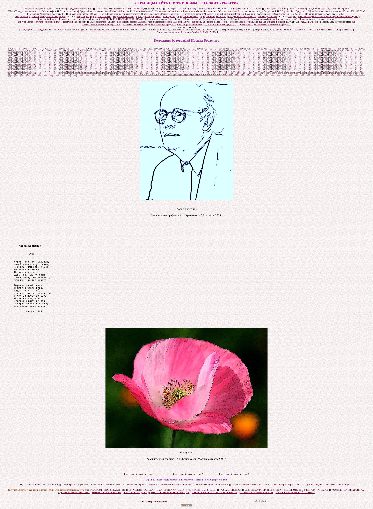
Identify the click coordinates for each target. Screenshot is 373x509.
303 (86, 55)
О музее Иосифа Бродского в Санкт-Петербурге (119, 8)
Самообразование (143, 11)
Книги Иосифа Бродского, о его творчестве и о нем (176, 24)
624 (295, 62)
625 (300, 62)
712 (35, 66)
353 (340, 55)
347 (310, 55)
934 (96, 71)
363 (35, 57)
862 (86, 69)
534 (193, 61)
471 (228, 59)
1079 (189, 75)
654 (91, 64)
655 (96, 64)
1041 (321, 73)
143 (342, 50)
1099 (308, 75)
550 (274, 61)
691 (284, 64)
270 (274, 54)
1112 (27, 76)
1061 (81, 75)
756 (259, 66)
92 (89, 50)
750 (228, 66)
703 (346, 64)
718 (65, 66)
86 (64, 50)
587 (106, 62)
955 (203, 71)
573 (35, 62)
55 (292, 48)
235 (96, 54)
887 (213, 69)
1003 (94, 73)
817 (213, 68)
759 (274, 66)
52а (268, 14)
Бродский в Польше (188, 16)
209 (320, 52)
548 (264, 61)
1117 (57, 76)
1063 (93, 75)
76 (21, 50)
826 (259, 68)
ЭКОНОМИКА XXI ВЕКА (170, 490)
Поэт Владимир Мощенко (310, 484)
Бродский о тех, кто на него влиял (317, 19)
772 (340, 66)
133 (291, 50)
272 (284, 54)
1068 (123, 75)
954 (198, 71)
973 (295, 71)
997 (60, 73)
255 (198, 54)
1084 (219, 75)
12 (56, 48)
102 (348, 11)
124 (245, 50)
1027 (237, 73)
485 (300, 59)
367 (55, 57)
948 (167, 71)
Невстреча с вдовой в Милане (197, 14)
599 (167, 62)
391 (177, 57)
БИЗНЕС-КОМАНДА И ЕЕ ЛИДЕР (263, 490)
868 (116, 69)
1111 (21, 76)
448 (111, 59)
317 (157, 55)
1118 (63, 76)
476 (254, 59)
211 (330, 52)
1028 (243, 73)
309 (116, 55)
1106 (350, 75)
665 (147, 64)
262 (233, 54)
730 (126, 66)
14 (64, 48)
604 (193, 62)
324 (193, 55)
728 (116, 66)
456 (152, 59)
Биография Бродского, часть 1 (139, 474)
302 (80, 55)
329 (218, 55)
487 (310, 59)
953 (193, 71)
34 (194, 48)
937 (111, 71)
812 (187, 68)
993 (40, 73)
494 (346, 59)
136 (307, 50)
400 (223, 57)
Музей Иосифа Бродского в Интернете (39, 484)
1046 (351, 73)
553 (289, 61)
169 (116, 52)
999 (70, 73)
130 (276, 50)
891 (233, 69)
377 (106, 57)
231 (75, 54)
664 (142, 64)
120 (225, 50)
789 (70, 68)
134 (296, 50)
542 (233, 61)
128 (266, 50)
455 (147, 59)
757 (264, 66)
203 (289, 52)
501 (24, 61)
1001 (82, 73)
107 (159, 50)
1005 (106, 73)
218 (9, 54)
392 (182, 57)
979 (325, 71)
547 (259, 61)
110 (174, 50)
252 (182, 54)
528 (162, 61)
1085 (225, 75)
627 (310, 62)
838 (320, 68)
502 (29, 61)
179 (167, 52)
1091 (260, 75)
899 (274, 69)
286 (356, 54)
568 (9, 62)
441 (75, 59)
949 (172, 71)
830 (279, 68)
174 (142, 52)
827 (264, 68)
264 (244, 54)
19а (100, 48)
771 (335, 66)
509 (65, 61)
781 (29, 68)
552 (284, 61)
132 (286, 50)
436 (50, 59)
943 (142, 71)
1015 (165, 73)
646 (50, 64)
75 (17, 50)
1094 (278, 75)
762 (289, 66)
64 (330, 48)
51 (270, 48)
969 (274, 71)
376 (101, 57)
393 (187, 57)
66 (339, 48)
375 (96, 57)
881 (182, 69)
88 (72, 50)
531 (177, 61)
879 (172, 69)
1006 (112, 73)
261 (228, 54)
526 (152, 61)
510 (70, 61)
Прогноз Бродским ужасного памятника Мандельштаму (118, 29)
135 (302, 50)
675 (198, 64)
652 (80, 64)
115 (200, 50)
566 (356, 61)
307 (106, 55)
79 (34, 50)
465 (198, 59)
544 (244, 61)
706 (361, 64)
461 (177, 59)
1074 (159, 75)
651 (75, 64)
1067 (117, 75)
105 (149, 50)
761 (284, 66)
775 (356, 66)
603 (187, 62)
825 (254, 68)
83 (51, 50)
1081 (201, 75)
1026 (231, 73)
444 (91, 59)
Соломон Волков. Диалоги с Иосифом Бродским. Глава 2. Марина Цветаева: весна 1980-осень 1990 (139, 22)
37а (211, 48)
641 (24, 64)
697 (315, 64)
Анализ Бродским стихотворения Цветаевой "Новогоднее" (328, 16)
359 (14, 57)
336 (254, 55)
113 (189, 50)
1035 (285, 73)
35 (198, 48)
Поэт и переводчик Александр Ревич (250, 484)
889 (223, 69)
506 (50, 61)
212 (335, 52)
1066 (111, 75)
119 (220, 50)
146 (358, 50)
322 (307, 22)
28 (168, 48)
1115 (45, 76)
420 (325, 57)
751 (233, 66)
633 (340, 62)
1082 (207, 75)
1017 (177, 73)
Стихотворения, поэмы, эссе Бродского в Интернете (323, 8)
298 (60, 55)
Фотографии (49, 11)
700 (330, 64)
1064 (99, 75)
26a (159, 48)
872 (137, 69)
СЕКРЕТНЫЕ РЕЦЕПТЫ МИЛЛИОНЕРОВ (214, 492)
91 (85, 50)
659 (116, 64)
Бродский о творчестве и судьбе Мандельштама (253, 16)
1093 (272, 75)
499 (14, 61)
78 (30, 50)
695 (305, 64)
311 (126, 55)
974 (300, 71)
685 (249, 64)
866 (106, 69)
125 (251, 50)
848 (14, 69)
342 (284, 55)
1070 (135, 75)
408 (264, 57)
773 (346, 66)
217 (361, 52)
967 (264, 71)
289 (14, 55)
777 (9, 68)
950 (177, 71)
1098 (302, 75)
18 (91, 48)
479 (269, 59)
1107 (356, 75)
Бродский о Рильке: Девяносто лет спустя (59, 19)
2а (19, 48)
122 (235, 50)
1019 (189, 73)
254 (193, 54)
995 (50, 73)
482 (284, 59)
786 (55, 68)
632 (335, 62)
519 (116, 61)
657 (106, 64)
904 (300, 69)
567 (361, 61)
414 (295, 57)
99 (119, 50)
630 (325, 62)
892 (238, 69)
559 (320, 61)
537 (208, 61)
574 (40, 62)
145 (353, 50)
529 (290, 16)
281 (330, 54)
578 (60, 62)
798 (116, 68)
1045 (345, 73)
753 (244, 66)
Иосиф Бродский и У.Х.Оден (287, 14)
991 (29, 73)
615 (249, 62)
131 (281, 50)
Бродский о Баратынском (213, 16)
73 (9, 50)
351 (87, 16)
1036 (291, 73)
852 (35, 69)
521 (126, 61)
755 (254, 66)
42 (232, 48)
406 (254, 57)
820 (228, 68)
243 (137, 54)
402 (233, 57)
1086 (231, 75)
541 (228, 61)
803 (142, 68)
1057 (57, 75)
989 (19, 73)
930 (75, 71)
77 (26, 50)
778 (14, 68)
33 (189, 48)
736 (157, 66)
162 (80, 52)
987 (9, 73)
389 (167, 57)
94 (97, 50)
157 (55, 52)
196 (254, 52)
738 (167, 66)
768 (320, 66)
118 (215, 50)
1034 (279, 73)
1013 (153, 73)
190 (223, 52)
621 (279, 62)
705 (356, 64)
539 (362, 11)
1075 (165, 75)
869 (121, 69)
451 (353, 22)
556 (305, 61)
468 (213, 59)
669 (167, 64)
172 (131, 52)
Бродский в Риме (101, 16)
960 (228, 71)
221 (24, 54)
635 (351, 62)
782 (35, 68)
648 (60, 64)
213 (340, 52)
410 (274, 57)
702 (340, 64)
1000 (76, 73)
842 (340, 68)
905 (305, 69)
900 (279, 69)
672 (182, 64)
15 (68, 48)
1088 (242, 75)
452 (131, 59)
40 (224, 48)
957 (213, 71)
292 (29, 55)
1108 (362, 75)
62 (322, 48)
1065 (105, 75)
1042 (327, 73)
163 (86, 52)
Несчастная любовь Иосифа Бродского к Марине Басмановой (185, 11)
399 (218, 57)
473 (238, 59)
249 (167, 54)
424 (346, 57)
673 (187, 64)
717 (60, 66)
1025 (225, 73)
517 (106, 61)
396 (203, 57)
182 (182, 52)
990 (24, 73)
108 (164, 50)
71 (360, 48)
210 (325, 52)
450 (121, 59)
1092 (266, 75)
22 (123, 48)
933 (91, 71)
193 (238, 52)
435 (45, 59)
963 (244, 71)
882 (187, 69)
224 (40, 54)
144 (347, 50)
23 (132, 48)
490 (357, 11)
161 (75, 52)
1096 (290, 75)
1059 (69, 75)
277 (310, 54)
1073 (153, 75)
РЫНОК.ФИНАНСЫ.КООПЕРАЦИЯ (170, 492)
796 (106, 68)
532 (182, 61)
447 (106, 59)
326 (203, 55)
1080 (195, 75)
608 (213, 62)
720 (75, 66)
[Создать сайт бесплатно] (186, 506)
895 (254, 69)
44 (241, 48)
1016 (171, 73)
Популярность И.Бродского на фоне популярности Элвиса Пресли (54, 29)
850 (24, 69)
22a (127, 48)
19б (105, 48)
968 (269, 71)
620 (274, 62)
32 (185, 48)
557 (310, 61)
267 (259, 54)
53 (284, 48)
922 (35, 71)
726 (106, 66)
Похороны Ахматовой (40, 14)
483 (289, 59)
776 (361, 66)
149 (14, 52)
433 (35, 59)
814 (198, 68)
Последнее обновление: (186, 32)
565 (351, 61)
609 (218, 62)
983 (346, 71)
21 (119, 48)
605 (198, 62)
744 (198, 66)
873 (142, 69)
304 (91, 55)
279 (320, 54)
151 (24, 52)
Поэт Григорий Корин (283, 484)
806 (157, 68)
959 (223, 71)
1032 (267, 73)
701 (335, 64)
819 (223, 68)
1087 (237, 75)
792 (86, 68)
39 (220, 48)
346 (305, 55)
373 (86, 57)
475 (249, 59)
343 (289, 55)
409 (269, 57)
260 (223, 54)
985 (356, 71)
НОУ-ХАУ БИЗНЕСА (230, 490)
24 (136, 48)
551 (279, 61)
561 (330, 61)
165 (96, 52)
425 (351, 57)
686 (254, 64)
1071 (141, 75)
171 (126, 52)
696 (310, 64)
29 (172, 48)
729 (121, 66)
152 (29, 52)
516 (101, 61)
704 (351, 64)
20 (114, 48)
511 (75, 61)
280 (325, 54)
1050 (15, 75)
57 (301, 48)
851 (29, 69)
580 (70, 62)
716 (55, 66)
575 (45, 62)
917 (9, 71)
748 (218, 66)
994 (45, 73)
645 (45, 64)
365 (45, 57)
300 (70, 55)
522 (131, 61)
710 (24, 66)
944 (147, 71)
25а (145, 48)
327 (208, 55)
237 (106, 54)
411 (279, 57)
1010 (136, 73)
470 (223, 59)
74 (13, 50)
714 (45, 66)
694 (300, 64)
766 (310, 66)
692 (289, 64)
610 (223, 62)
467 (208, 59)
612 (233, 62)
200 (274, 52)
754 (249, 66)
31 (181, 48)
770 (330, 66)
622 (284, 62)
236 (101, 54)
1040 (315, 73)
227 (55, 54)
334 (244, 55)
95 (102, 50)
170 (121, 52)
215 (351, 52)
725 (101, 66)
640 (19, 64)
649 (65, 64)
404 (244, 57)
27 (164, 48)
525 (147, 61)
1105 (344, 75)
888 (218, 69)
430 (19, 59)
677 (208, 64)
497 (361, 59)
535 (198, 61)
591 (126, 62)
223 (35, 54)
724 (96, 66)
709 (19, 66)
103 (138, 50)
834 (300, 68)
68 (347, 48)
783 (40, 68)
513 (86, 61)
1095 (284, 75)
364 (40, 57)
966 (259, 71)
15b (78, 48)
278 (315, 54)
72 (364, 48)
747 (213, 66)
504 (40, 61)
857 (60, 69)
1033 (273, 73)
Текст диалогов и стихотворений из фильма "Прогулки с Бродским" (52, 22)
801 (131, 68)
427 (361, 57)
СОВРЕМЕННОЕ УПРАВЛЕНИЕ (108, 490)
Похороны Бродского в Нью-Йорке (209, 22)
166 (101, 52)
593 (137, 62)
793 (91, 68)
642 (29, 64)
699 (325, 64)
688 (264, 64)
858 (65, 69)
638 (9, 64)
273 (289, 54)
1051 (21, 75)
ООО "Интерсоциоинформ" (153, 501)
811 (182, 68)
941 (131, 71)
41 (228, 48)
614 (244, 62)
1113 (33, 76)
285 (351, 54)
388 (162, 57)
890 (228, 69)
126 (256, 50)
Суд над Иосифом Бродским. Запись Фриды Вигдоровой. (247, 11)
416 (305, 57)
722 (86, 66)
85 (59, 50)
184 (193, 52)
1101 (320, 75)
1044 (339, 73)
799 (121, 68)
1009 (130, 73)
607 (208, 62)
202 (284, 52)
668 (162, 64)
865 (101, 69)
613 (238, 62)
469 (218, 59)
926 (55, 71)
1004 (100, 73)
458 (162, 59)
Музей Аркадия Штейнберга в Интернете (170, 484)
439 (65, 59)
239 (352, 11)
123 (240, 50)
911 (335, 69)
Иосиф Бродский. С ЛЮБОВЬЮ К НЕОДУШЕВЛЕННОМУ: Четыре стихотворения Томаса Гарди (132, 19)
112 (184, 50)
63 (326, 48)
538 (213, 61)
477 (259, 59)
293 (35, 55)
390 (172, 57)
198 (343, 11)
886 (208, 69)
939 (121, 71)
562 (335, 61)
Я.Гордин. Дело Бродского (293, 11)
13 (60, 48)
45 (245, 48)
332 (233, 55)
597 (157, 62)
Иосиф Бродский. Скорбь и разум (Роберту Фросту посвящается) (264, 19)
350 (325, 55)
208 (315, 52)
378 (111, 57)
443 (86, 59)
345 (300, 55)
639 (14, 64)
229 (65, 54)
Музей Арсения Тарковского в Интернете (82, 484)
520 (121, 61)
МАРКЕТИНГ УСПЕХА (141, 490)
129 (271, 50)
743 (193, 66)
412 (284, 57)
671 (160, 8)
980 (330, 71)
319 (297, 22)
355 (351, 55)
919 (19, 71)
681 (228, 64)
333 (238, 55)
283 (340, 54)
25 (140, 48)
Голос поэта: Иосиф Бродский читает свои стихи (84, 11)
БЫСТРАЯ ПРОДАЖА (135, 492)
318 (162, 55)
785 (50, 68)
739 (172, 66)
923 (40, 71)
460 (172, 59)
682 (233, 64)
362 (29, 57)
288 (156, 8)
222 (29, 54)
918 (14, 71)
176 (152, 52)
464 (193, 59)
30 (177, 48)
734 (147, 66)
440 (70, 59)
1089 (248, 75)
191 (228, 52)
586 (101, 62)
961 (233, 71)
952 (187, 71)
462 (182, 59)
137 (312, 50)
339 (269, 55)
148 (9, 52)
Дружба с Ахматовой (319, 11)
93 (93, 50)
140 (327, 50)
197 (259, 52)
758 (269, 66)
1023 (213, 73)
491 (330, 59)
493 (340, 59)
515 (96, 61)
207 (310, 52)
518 (111, 61)
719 (70, 66)
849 (19, 69)
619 (269, 62)
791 (80, 68)
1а (12, 48)
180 (172, 52)
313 (137, 55)
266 (254, 54)
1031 (261, 73)
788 (65, 68)
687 (259, 64)
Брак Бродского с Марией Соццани (161, 14)
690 (279, 64)
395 (198, 57)
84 (55, 50)
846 (361, 68)
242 (131, 54)
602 (182, 62)
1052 (27, 75)
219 (14, 54)
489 (320, 59)
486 (305, 59)
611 (228, 62)
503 (35, 61)
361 (24, 57)
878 (167, 69)
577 (55, 62)
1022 (207, 73)
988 (14, 73)
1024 (219, 73)
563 (340, 61)
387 (157, 57)
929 (70, 71)
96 (106, 50)
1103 (332, 75)
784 (45, 68)
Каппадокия (169, 16)
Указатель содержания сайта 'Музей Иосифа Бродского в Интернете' (58, 8)
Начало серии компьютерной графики (101, 24)
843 (346, 68)
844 (351, 68)
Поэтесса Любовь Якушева (339, 484)
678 (213, 64)
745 (203, 66)
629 (320, 62)
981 (335, 71)
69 (351, 48)
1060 (75, 75)
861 (80, 69)
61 (318, 48)
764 (300, 66)
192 (233, 52)
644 (40, 64)
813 (193, 68)
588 (111, 62)
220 (19, 54)
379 (116, 57)
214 (346, 52)
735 (152, 66)
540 (223, 61)
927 (60, 71)
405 (249, 57)
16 (82, 48)
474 (244, 59)
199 (269, 52)
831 (284, 68)
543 (238, 61)
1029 (249, 73)
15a (73, 48)
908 (320, 69)
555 (300, 61)
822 (238, 68)
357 (361, 55)
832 (289, 68)
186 (203, 52)
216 (356, 52)
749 (223, 66)
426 (356, 57)
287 (361, 54)
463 (187, 59)
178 (162, 52)
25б (150, 48)
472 (233, 59)
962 (238, 71)
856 (55, 69)
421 (330, 57)
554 (295, 61)
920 (24, 71)
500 (19, 61)
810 (177, 68)
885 (203, 69)
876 (157, 69)
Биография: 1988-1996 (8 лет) (279, 8)
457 (157, 59)
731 (131, 66)
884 (198, 69)
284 (346, 54)
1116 (51, 76)
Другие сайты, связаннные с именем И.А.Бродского (265, 24)
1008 (124, 73)
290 (19, 55)
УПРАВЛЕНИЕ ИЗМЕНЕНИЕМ (256, 492)
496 (356, 59)
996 (55, 73)
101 (128, 50)
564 (346, 61)
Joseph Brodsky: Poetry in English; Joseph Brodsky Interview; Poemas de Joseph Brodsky (263, 29)
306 (101, 55)
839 (325, 68)
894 (249, 69)
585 (96, 62)
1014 (159, 73)
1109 (10, 76)
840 (330, 68)
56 (296, 48)
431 (24, 59)
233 (86, 54)
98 (114, 50)
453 (137, 59)
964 (249, 71)
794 (96, 68)
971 (284, 71)
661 (126, 64)
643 (35, 64)
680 (223, 64)
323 (187, 55)
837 (315, 68)
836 (310, 68)
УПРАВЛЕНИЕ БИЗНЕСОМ (201, 490)
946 (157, 71)
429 (14, 59)
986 (361, 71)
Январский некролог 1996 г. (83, 14)
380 (121, 57)
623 (289, 62)
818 (218, 68)
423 (340, 57)
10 (47, 48)
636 (356, 62)
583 (86, 62)
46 (249, 48)
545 (249, 61)
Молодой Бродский (121, 11)
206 (305, 52)
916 (361, 69)
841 (335, 68)
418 (315, 57)
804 (147, 68)
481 (279, 59)
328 (78, 16)
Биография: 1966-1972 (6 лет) (213, 8)
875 (152, 69)
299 (65, 55)
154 (40, 52)
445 (96, 59)
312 (131, 55)
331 (228, 55)
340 (274, 55)
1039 (309, 73)
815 (203, 68)
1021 (201, 73)
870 (126, 69)
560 (325, 61)
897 (264, 69)
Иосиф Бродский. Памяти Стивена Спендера (206, 19)
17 (87, 48)
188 (213, 52)
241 (126, 54)
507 (55, 61)
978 (320, 71)
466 (203, 59)
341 (279, 55)
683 (238, 64)
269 (269, 54)
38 (215, 48)
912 (340, 69)
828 (269, 68)
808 (167, 68)
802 (137, 68)
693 (295, 64)
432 (29, 59)
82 (47, 50)
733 (142, 66)
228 (60, 54)
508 (60, 61)
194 (244, 52)
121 (230, 50)
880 (177, 69)
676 (203, 64)
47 (253, 48)
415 (300, 57)
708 (14, 66)
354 (337, 14)
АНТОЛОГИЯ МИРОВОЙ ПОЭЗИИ (295, 492)
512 (80, 61)
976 (310, 71)
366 (50, 57)
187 (208, 52)
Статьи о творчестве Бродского (220, 24)
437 (55, 59)
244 (142, 54)
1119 (69, 76)
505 (45, 61)
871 (131, 69)
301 (75, 55)
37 (206, 48)
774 (351, 66)
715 (50, 66)
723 (91, 66)
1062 (87, 75)
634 (346, 62)
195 (249, 52)
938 (116, 71)
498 (9, 61)
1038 (303, 73)
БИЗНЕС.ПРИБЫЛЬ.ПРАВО (106, 492)
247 (157, 54)
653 (86, 64)
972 (289, 71)
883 (193, 69)
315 (147, 55)
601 (177, 62)
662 (131, 64)
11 (51, 48)
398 (213, 57)
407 (259, 57)
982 (340, 71)
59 (309, 48)
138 (317, 50)
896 (259, 69)
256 (203, 54)
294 (40, 55)
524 (142, 61)
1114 (39, 76)
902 (289, 69)
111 (179, 50)
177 (157, 52)
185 (198, 52)
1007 (118, 73)
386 (152, 57)
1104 (338, 75)
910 (330, 69)
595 (147, 62)
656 (101, 64)
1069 (129, 75)
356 (342, 14)
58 (305, 48)
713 (40, 66)
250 (172, 54)
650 (70, 64)
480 (274, 59)
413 (289, 57)
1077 (177, 75)
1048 (363, 73)
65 (334, 48)
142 (337, 50)
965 (254, 71)
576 (50, 62)
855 (50, 69)
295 (45, 55)
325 (198, 55)
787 (60, 68)
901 (284, 69)
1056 (51, 75)
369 (65, 57)
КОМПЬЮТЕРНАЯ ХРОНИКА (348, 490)
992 (35, 73)
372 (80, 57)
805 (152, 68)
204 (295, 52)
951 (182, 71)
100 (123, 50)
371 (75, 57)
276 (305, 54)
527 (157, 61)
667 (157, 64)
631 (330, 62)
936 (106, 71)
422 (335, 57)
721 (80, 66)
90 (81, 50)
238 (111, 54)
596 (152, 62)
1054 (39, 75)
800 (126, 68)
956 (208, 71)
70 (356, 48)
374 (91, 57)
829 (274, 68)
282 (335, 54)
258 (213, 54)
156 (50, 52)
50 (266, 48)
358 (9, 57)
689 (274, 64)
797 (111, 68)
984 (351, 71)
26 (155, 48)
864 (96, 69)
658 (111, 64)
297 (55, 55)
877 (162, 69)
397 (208, 57)
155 (45, 52)
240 (121, 54)
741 (182, 66)
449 (116, 59)
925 (50, 71)
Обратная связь (344, 29)
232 (80, 54)
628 (315, 62)
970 (279, 71)
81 (43, 50)
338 (264, 55)
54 (288, 48)
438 (60, 59)
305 (96, 55)
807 (162, 68)
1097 (296, 75)
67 (343, 48)
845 (356, 68)
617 (259, 62)
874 (147, 69)
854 (45, 69)
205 (300, 52)
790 (75, 68)
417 (310, 57)
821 (233, 68)
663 (137, 64)
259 (218, 54)
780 (24, 68)
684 (244, 64)
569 (14, 62)
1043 (333, 73)
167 (106, 52)
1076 (171, 75)
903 (295, 69)
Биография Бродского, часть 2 (188, 474)
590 (121, 62)
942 (137, 71)
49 (262, 48)
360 (19, 57)
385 (147, 57)
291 (24, 55)
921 (29, 71)
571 (24, 62)
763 (295, 66)
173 (137, 52)
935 (101, 71)
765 (305, 66)
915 (356, 69)
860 (75, 69)
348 (315, 55)
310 (121, 55)
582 (80, 62)
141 (63, 14)
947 (162, 71)
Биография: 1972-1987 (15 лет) (246, 8)
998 (65, 73)
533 (187, 61)
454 (142, 59)
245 (147, 54)
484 (295, 59)
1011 (142, 73)
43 (236, 48)
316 (152, 55)
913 (346, 69)
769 (325, 66)
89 (76, 50)
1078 (183, 75)
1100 (314, 75)
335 (249, 55)
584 (91, 62)
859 (70, 69)
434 (40, 59)
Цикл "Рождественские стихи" (24, 11)
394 (193, 57)
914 (351, 69)
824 (249, 68)
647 (55, 64)
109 (169, 50)
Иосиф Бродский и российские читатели (120, 14)
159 (65, 52)
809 (172, 68)
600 (172, 62)
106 (154, 50)
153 (35, 52)
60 (313, 48)
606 (203, 62)
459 (167, 59)
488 (315, 59)
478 (264, 59)
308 (111, 55)
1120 (75, 76)
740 (177, 66)
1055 (45, 75)
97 (110, 50)
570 (19, 62)
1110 (15, 76)
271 (279, 54)
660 (121, 64)
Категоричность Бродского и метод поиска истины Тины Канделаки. (183, 29)
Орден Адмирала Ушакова (321, 29)
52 (275, 48)
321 (302, 22)
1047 (357, 73)
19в (110, 48)
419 (320, 57)
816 (208, 68)
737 (162, 66)
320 (172, 55)
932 (86, 71)
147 (363, 50)
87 (68, 50)
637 (361, 62)
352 (335, 55)
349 (311, 22)
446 (101, 59)
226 (50, 54)
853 (40, 69)
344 (83, 16)
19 (95, 48)
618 (264, 62)
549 (269, 61)
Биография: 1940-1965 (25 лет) (181, 8)
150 (19, 52)
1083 (213, 75)
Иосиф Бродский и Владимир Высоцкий (235, 14)
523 (137, 61)
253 (187, 54)
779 (19, 68)
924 (45, 71)
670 (172, 64)
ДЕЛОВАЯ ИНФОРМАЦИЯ (74, 492)
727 (111, 66)
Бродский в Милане (123, 16)
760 (279, 66)
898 (269, 69)
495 (351, 59)
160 (70, 52)
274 (295, 54)
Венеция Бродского (315, 14)
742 (187, 66)
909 (325, 69)
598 (162, 62)
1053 (33, 75)
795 (101, 68)
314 (142, 55)
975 (305, 71)
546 (254, 61)
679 (218, 64)
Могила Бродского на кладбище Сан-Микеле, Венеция (257, 22)
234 (91, 54)
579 (65, 62)
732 (137, 66)
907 (315, 69)
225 (45, 54)
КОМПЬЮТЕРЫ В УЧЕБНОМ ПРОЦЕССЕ (306, 490)
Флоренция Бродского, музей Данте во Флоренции (40, 16)
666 (152, 64)
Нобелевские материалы (135, 24)
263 (238, 54)
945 (152, 71)
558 (315, 61)
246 (152, 54)
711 (29, 66)
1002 (88, 73)
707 (9, 66)
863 (91, 69)
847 (9, 69)
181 (177, 52)
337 (259, 55)
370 (70, 57)
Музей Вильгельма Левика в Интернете (126, 484)
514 (91, 61)
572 (29, 62)
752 (238, 66)
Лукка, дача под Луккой (148, 16)
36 (202, 48)
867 (111, 69)
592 (131, 62)
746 (208, 66)
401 (228, 57)
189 (218, 52)
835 (305, 68)
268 (264, 54)
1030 (255, 73)
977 (315, 71)
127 (261, 50)
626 (305, 62)
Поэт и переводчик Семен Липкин (211, 484)
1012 (147, 73)
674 (193, 64)
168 (111, 52)
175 (147, 52)
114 (194, 50)
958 (218, 71)
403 (238, 57)
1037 (297, 73)
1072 (147, 75)
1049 (10, 75)
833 (295, 68)
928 (65, 71)
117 (210, 50)
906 (310, 69)
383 (137, 57)
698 (320, 64)
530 (294, 16)
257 (208, 54)
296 (50, 55)
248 (162, 54)
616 (254, 62)
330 (223, 55)
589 (116, 62)
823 (244, 68)
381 (126, 57)
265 (249, 54)
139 (322, 50)
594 (142, 62)
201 (279, 52)
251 (177, 54)
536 (203, 61)
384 (142, 57)
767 (315, 66)
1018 (183, 73)
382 (131, 57)
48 (258, 48)
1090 (254, 75)
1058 (63, 75)
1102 (326, 75)
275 (300, 54)
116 (205, 50)
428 (9, 59)
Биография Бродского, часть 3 (234, 474)
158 (60, 52)
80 (38, 50)
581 (75, 62)
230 (70, 54)
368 (60, 57)
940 (126, 71)
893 (244, 69)
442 (80, 59)
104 (143, 50)
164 (91, 52)
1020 (195, 73)
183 (187, 52)
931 (80, 71)
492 (335, 59)
